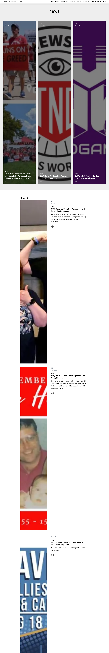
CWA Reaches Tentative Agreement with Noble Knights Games (68, 210)
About (52, 1)
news (52, 206)
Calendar (72, 1)
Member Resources (81, 1)
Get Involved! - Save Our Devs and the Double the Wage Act (67, 543)
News (57, 1)
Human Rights (64, 1)
